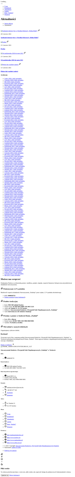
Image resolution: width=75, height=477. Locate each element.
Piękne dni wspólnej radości (9, 71)
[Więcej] (39, 31)
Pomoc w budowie (6, 345)
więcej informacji (20, 297)
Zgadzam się (4, 475)
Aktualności (7, 9)
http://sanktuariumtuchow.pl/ (15, 435)
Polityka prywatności (10, 450)
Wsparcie (7, 14)
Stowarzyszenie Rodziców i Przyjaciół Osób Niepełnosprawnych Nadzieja (37, 446)
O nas (6, 6)
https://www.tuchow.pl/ (13, 437)
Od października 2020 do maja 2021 (12, 60)
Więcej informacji (14, 475)
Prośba (3, 49)
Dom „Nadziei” (8, 13)
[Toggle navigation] (2, 3)
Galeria (6, 11)
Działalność (7, 8)
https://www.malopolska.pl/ (15, 440)
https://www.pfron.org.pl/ (14, 442)
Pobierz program (9, 297)
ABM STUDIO (16, 447)
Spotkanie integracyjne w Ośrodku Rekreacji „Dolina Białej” (20, 37)
